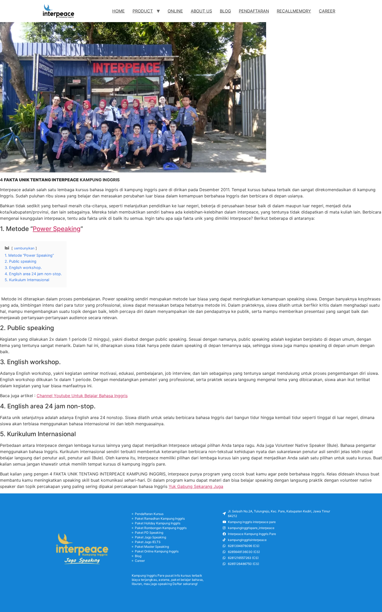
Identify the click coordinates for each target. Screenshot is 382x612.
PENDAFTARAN (254, 11)
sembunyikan (24, 248)
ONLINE (175, 11)
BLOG (225, 11)
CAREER (327, 11)
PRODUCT (143, 11)
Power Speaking (57, 229)
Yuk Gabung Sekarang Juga (196, 486)
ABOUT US (201, 11)
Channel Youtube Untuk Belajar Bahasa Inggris (82, 395)
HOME (118, 11)
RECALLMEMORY (294, 11)
